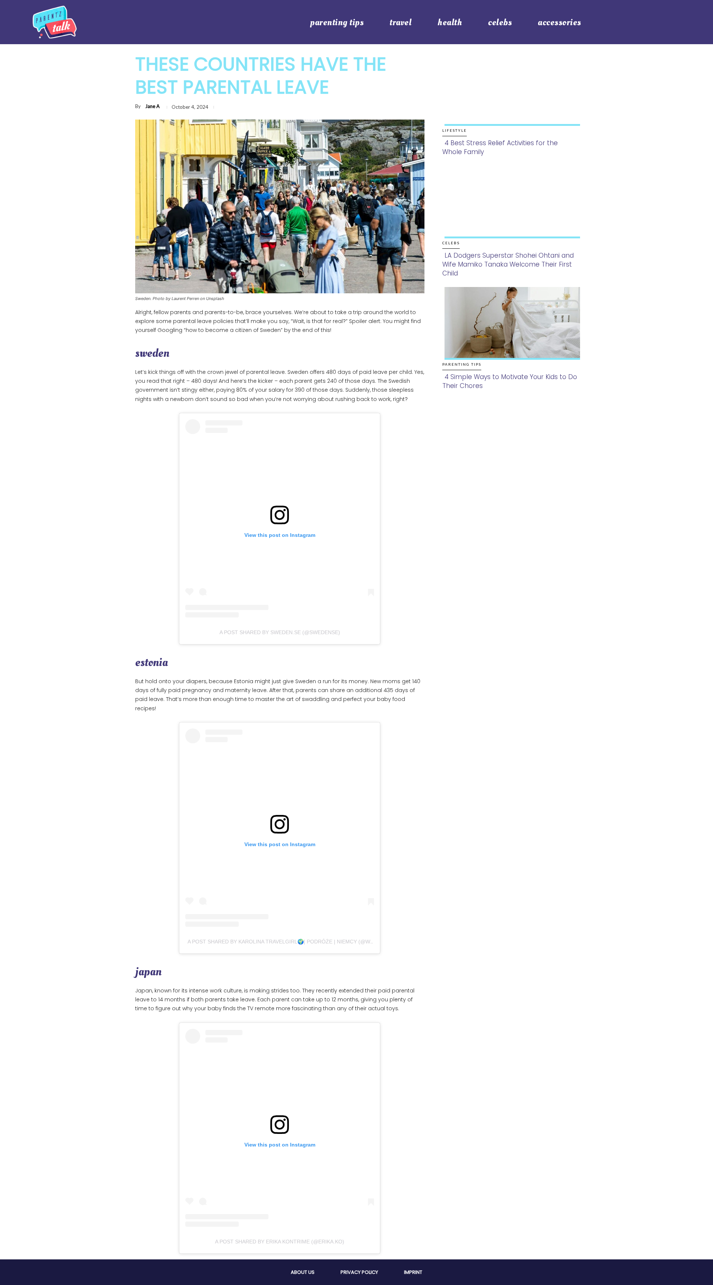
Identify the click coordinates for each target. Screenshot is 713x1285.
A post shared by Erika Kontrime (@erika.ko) (279, 1242)
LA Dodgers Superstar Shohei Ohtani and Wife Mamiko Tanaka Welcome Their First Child (508, 264)
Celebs (451, 243)
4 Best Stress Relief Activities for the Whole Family (500, 147)
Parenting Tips (461, 364)
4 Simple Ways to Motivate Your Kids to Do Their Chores (509, 381)
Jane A (152, 106)
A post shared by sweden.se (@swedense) (279, 632)
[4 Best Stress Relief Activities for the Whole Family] (510, 97)
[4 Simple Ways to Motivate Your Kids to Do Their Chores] (510, 331)
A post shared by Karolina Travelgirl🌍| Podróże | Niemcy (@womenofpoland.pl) (306, 942)
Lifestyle (454, 130)
